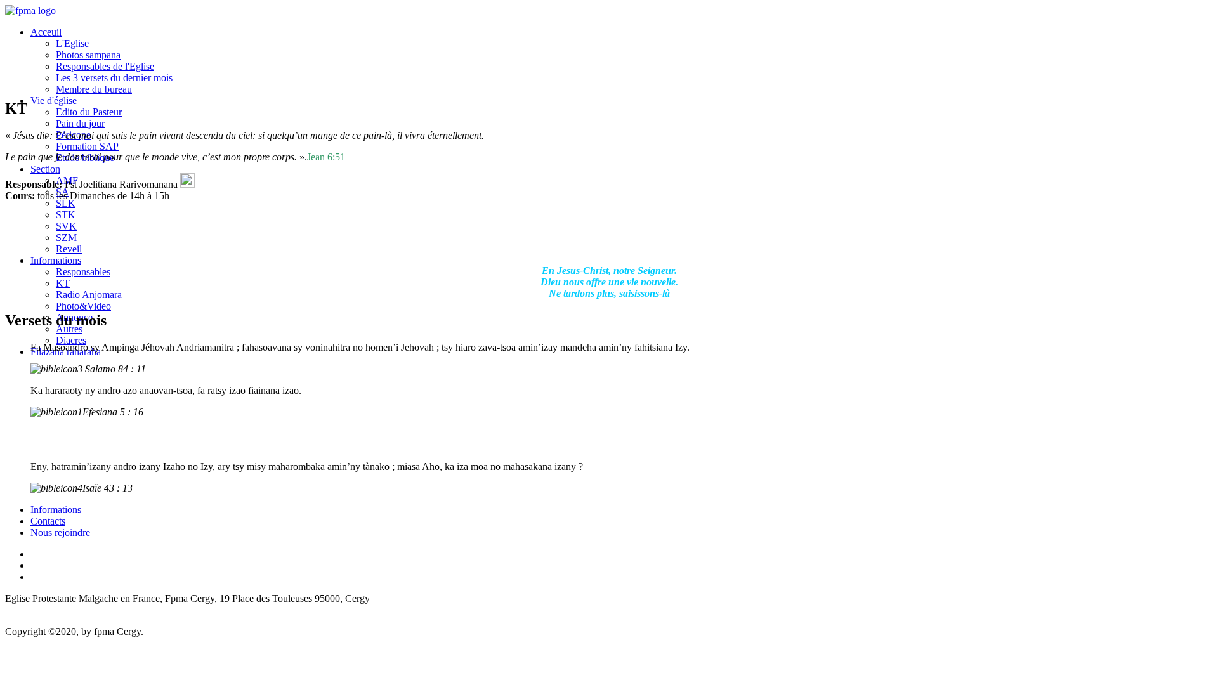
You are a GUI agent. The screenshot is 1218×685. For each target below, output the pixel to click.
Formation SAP (87, 146)
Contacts (47, 521)
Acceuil (46, 32)
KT (63, 283)
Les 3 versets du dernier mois (114, 77)
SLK (65, 203)
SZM (66, 237)
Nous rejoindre (60, 532)
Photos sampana (88, 54)
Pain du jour (80, 123)
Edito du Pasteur (89, 112)
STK (65, 214)
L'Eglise (72, 43)
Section (45, 169)
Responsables (83, 271)
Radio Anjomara (89, 294)
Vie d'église (53, 100)
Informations (55, 260)
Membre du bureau (94, 89)
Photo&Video (83, 306)
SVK (66, 226)
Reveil (69, 249)
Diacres (71, 340)
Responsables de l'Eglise (105, 66)
